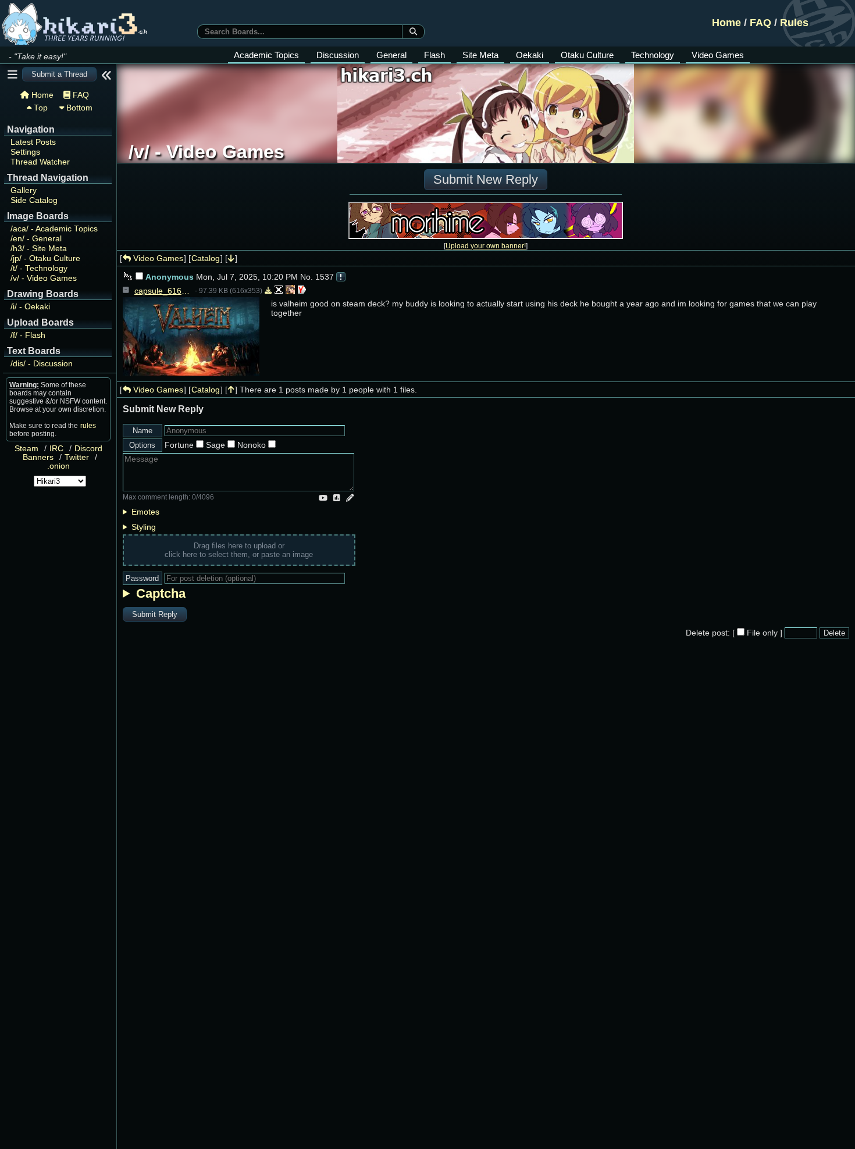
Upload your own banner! (486, 245)
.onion (58, 466)
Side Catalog (34, 200)
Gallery (23, 190)
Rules (794, 22)
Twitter (77, 457)
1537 (324, 276)
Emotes (145, 511)
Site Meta (480, 55)
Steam (26, 448)
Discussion (337, 55)
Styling (143, 526)
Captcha (161, 593)
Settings (25, 152)
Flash (434, 55)
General (391, 55)
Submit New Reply (485, 179)
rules (88, 426)
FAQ (760, 22)
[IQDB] (290, 290)
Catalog (205, 258)
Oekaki (529, 55)
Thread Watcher (40, 162)
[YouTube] (323, 498)
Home (726, 22)
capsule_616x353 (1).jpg (163, 290)
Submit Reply (154, 614)
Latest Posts (33, 142)
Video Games (718, 55)
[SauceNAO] (278, 290)
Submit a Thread (59, 74)
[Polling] (337, 498)
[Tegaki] (349, 498)
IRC (56, 448)
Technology (652, 55)
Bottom (78, 108)
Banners (38, 457)
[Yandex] (302, 290)
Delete (834, 633)
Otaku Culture (587, 55)
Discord (88, 448)
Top (39, 108)
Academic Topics (266, 55)
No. (306, 276)
